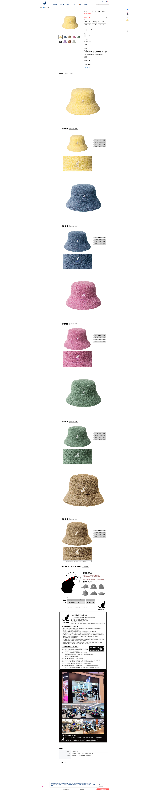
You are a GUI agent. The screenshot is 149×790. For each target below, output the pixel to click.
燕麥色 (99, 21)
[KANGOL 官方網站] (45, 3)
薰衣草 (100, 24)
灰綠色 (85, 24)
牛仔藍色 (94, 21)
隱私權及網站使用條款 (66, 789)
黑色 (90, 21)
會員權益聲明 (82, 789)
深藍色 (104, 24)
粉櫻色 (103, 21)
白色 (90, 24)
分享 (85, 67)
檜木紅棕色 (94, 24)
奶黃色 (85, 21)
